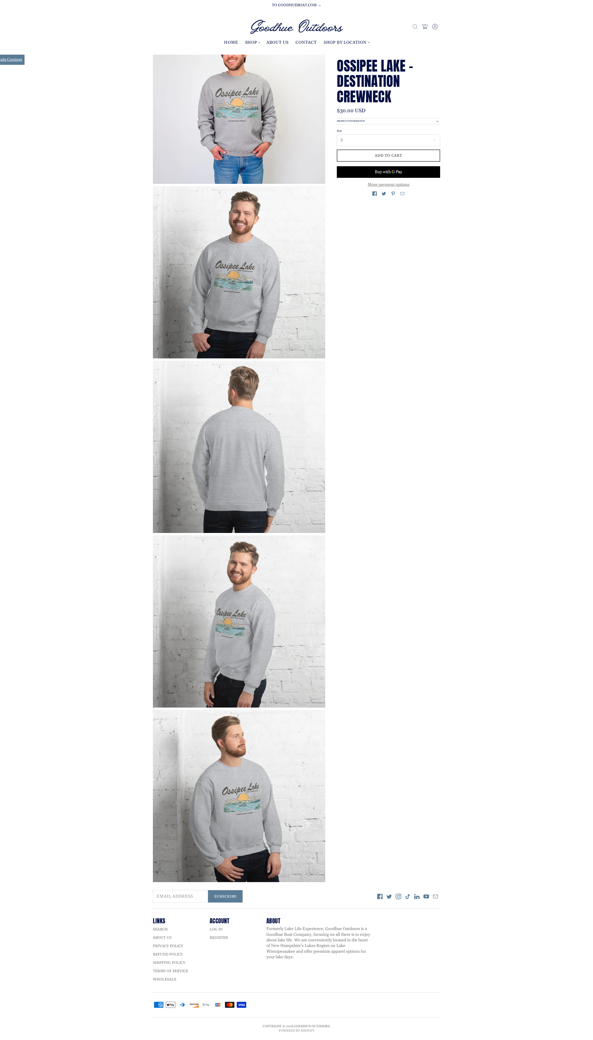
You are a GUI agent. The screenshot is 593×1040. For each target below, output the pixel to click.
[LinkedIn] (417, 896)
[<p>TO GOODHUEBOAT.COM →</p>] (296, 5)
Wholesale (164, 979)
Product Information (351, 121)
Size (339, 131)
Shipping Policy (169, 962)
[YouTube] (426, 896)
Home (231, 42)
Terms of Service (170, 971)
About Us (277, 42)
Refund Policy (168, 954)
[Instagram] (398, 896)
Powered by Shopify (297, 1031)
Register (219, 937)
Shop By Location (345, 42)
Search (160, 929)
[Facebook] (380, 896)
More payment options (389, 184)
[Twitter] (389, 896)
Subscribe (225, 896)
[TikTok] (407, 896)
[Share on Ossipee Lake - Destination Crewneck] (374, 193)
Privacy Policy (168, 946)
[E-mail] (435, 896)
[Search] (415, 26)
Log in (216, 929)
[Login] (435, 27)
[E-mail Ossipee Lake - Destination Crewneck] (402, 193)
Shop (251, 42)
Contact (306, 42)
